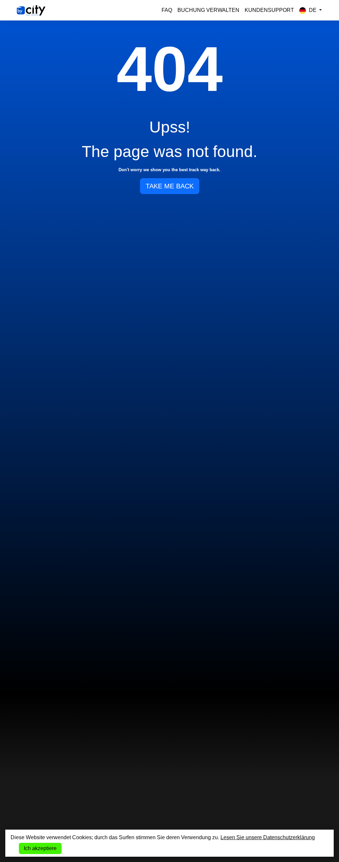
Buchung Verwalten (208, 10)
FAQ (167, 10)
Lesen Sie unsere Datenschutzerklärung (267, 837)
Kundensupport (269, 10)
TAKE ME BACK (170, 186)
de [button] (313, 10)
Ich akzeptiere (40, 848)
